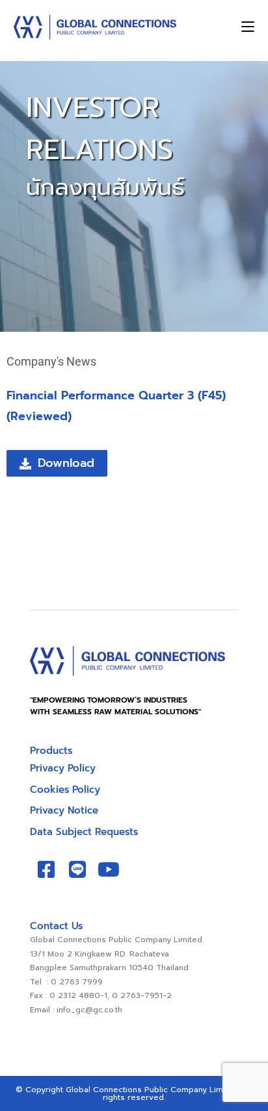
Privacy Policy (63, 768)
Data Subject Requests (84, 832)
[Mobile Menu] (247, 27)
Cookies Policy (65, 789)
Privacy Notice (64, 810)
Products (51, 750)
